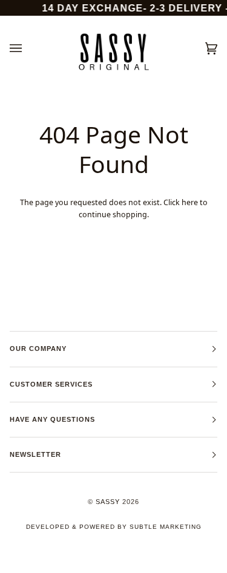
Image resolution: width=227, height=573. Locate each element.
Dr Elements (77, 566)
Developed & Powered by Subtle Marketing (114, 526)
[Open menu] (28, 48)
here (190, 202)
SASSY (108, 501)
